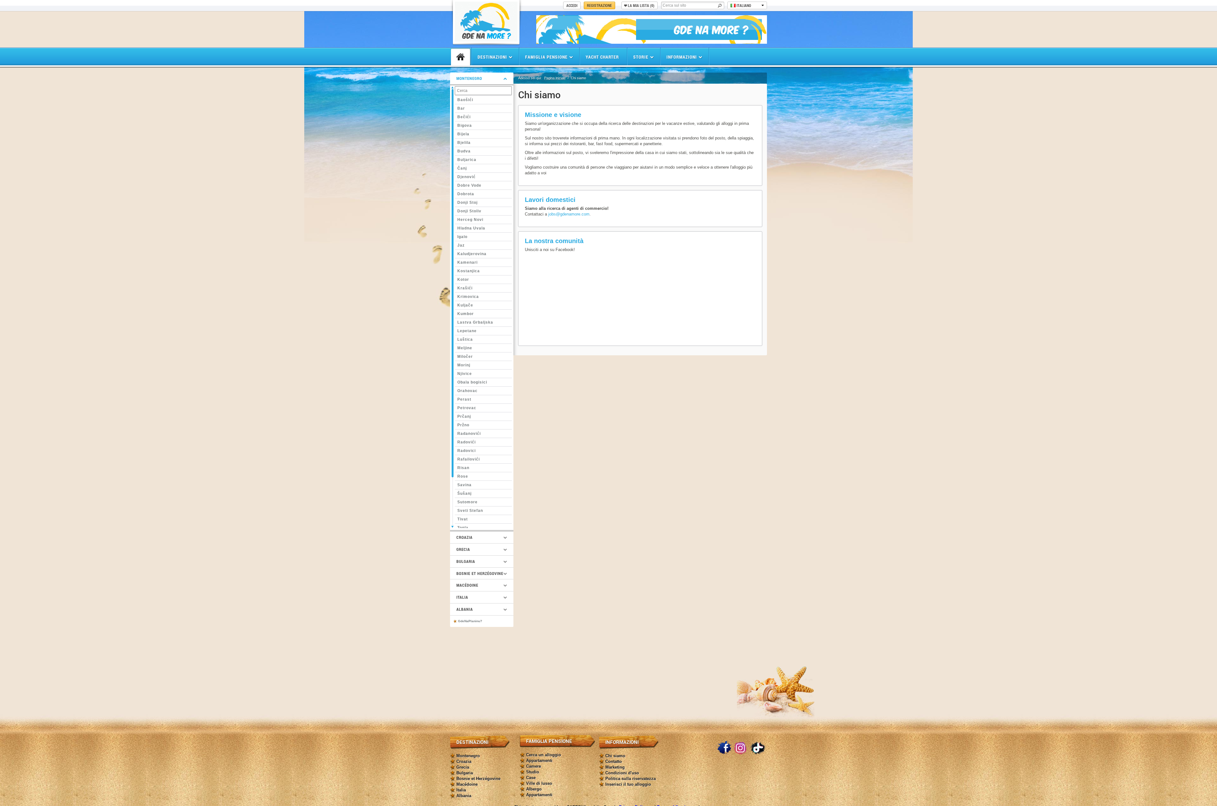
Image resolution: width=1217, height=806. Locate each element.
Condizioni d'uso (622, 773)
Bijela (463, 134)
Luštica (465, 339)
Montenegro (468, 755)
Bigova (464, 125)
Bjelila (464, 142)
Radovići (466, 442)
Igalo (462, 237)
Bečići (464, 117)
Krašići (465, 288)
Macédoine (467, 784)
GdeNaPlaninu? (470, 621)
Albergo (534, 789)
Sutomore (467, 502)
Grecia (462, 767)
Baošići (465, 100)
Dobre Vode (469, 185)
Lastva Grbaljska (475, 322)
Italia (461, 790)
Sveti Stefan (470, 510)
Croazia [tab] (464, 537)
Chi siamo (615, 755)
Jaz (461, 245)
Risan (463, 468)
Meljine (464, 348)
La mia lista (641, 5)
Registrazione (599, 5)
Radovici (466, 450)
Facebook (724, 748)
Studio (532, 772)
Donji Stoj (467, 202)
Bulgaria (464, 773)
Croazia (463, 761)
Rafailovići (468, 459)
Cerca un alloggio (543, 754)
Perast (464, 399)
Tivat (462, 519)
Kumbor (465, 314)
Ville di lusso (539, 783)
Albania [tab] (464, 609)
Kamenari (467, 262)
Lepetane (467, 331)
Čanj (462, 168)
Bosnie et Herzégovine (478, 778)
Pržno (463, 425)
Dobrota (465, 194)
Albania (463, 795)
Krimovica (468, 296)
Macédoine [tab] (467, 585)
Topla (462, 528)
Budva (464, 151)
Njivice (464, 373)
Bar (461, 108)
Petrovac (466, 408)
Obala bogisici (472, 382)
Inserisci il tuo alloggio (628, 784)
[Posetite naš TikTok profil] (757, 748)
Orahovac (467, 391)
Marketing (615, 767)
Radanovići (469, 433)
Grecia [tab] (463, 549)
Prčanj (464, 416)
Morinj (463, 365)
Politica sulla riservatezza (630, 778)
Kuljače (465, 305)
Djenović (466, 177)
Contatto (613, 761)
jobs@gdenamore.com (568, 214)
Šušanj (464, 493)
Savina (464, 485)
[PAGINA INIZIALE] (460, 57)
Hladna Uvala (471, 228)
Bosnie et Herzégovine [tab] (479, 573)
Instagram (741, 748)
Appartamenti (539, 760)
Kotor (463, 279)
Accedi (571, 5)
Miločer (465, 356)
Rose (462, 476)
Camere (533, 766)
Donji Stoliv (469, 211)
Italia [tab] (462, 597)
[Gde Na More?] (486, 39)
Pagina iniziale (555, 78)
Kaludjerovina (471, 254)
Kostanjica (468, 271)
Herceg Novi (470, 219)
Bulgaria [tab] (465, 561)
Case (531, 777)
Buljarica (466, 160)
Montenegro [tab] (469, 78)
